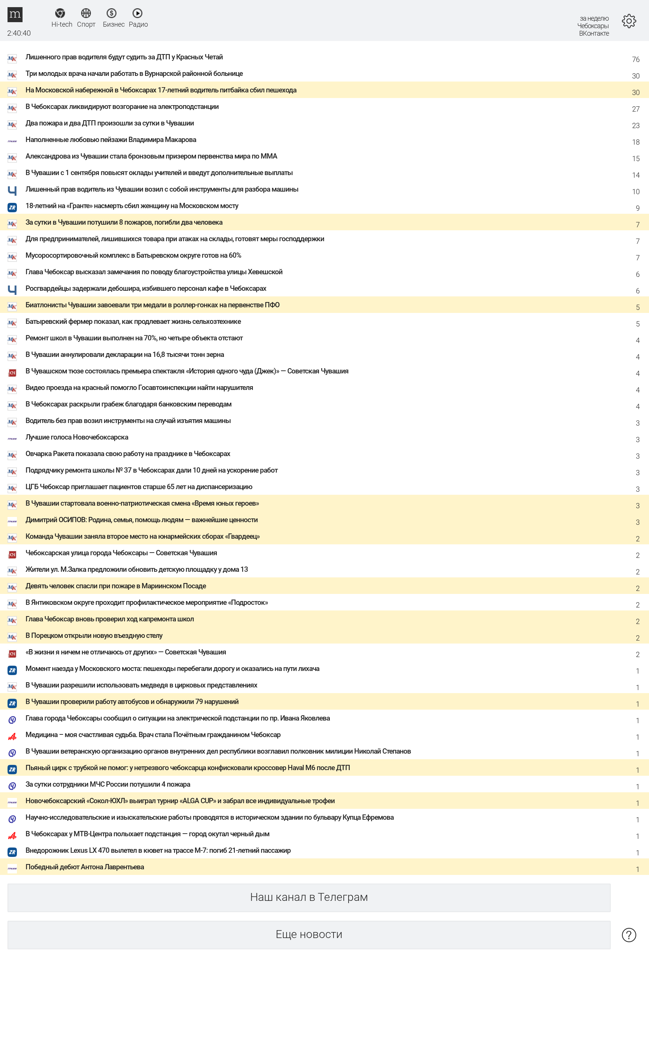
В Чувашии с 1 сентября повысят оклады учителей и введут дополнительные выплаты (159, 172)
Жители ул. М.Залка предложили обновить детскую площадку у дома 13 (137, 569)
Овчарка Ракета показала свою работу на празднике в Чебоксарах (128, 453)
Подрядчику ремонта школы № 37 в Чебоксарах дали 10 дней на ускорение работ (152, 470)
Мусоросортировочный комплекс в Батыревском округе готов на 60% (133, 255)
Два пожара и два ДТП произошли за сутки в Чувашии (110, 123)
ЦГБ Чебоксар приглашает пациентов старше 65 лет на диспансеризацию (139, 486)
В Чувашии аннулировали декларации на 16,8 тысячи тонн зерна (125, 354)
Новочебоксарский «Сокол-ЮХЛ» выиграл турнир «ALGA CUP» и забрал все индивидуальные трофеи (180, 800)
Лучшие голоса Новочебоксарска (77, 437)
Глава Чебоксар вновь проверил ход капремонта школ (110, 619)
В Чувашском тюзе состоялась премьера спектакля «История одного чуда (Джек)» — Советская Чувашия (187, 371)
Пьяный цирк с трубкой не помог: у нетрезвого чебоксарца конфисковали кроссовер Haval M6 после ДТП (188, 767)
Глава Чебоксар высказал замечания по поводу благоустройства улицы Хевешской (154, 271)
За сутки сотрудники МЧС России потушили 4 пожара (108, 784)
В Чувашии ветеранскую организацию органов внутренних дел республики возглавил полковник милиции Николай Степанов (218, 751)
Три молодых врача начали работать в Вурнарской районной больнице (134, 73)
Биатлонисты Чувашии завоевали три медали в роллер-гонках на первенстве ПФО (152, 305)
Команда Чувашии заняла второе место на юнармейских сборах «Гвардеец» (143, 536)
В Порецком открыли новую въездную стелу (94, 635)
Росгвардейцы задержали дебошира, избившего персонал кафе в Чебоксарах (146, 288)
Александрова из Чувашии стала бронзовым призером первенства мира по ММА (151, 156)
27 (636, 109)
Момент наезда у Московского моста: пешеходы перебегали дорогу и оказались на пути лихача (172, 668)
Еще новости (309, 934)
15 (636, 158)
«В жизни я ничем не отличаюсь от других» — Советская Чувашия (126, 652)
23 (636, 125)
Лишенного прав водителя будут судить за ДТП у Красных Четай (124, 57)
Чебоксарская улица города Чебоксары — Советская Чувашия (121, 552)
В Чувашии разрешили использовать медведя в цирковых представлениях (141, 685)
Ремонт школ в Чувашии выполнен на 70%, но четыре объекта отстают (134, 338)
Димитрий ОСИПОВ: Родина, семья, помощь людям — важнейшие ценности (142, 519)
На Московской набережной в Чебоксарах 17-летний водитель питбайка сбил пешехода (161, 90)
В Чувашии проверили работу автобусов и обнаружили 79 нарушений (132, 701)
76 (636, 59)
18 (636, 142)
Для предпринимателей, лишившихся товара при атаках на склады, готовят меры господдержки (175, 238)
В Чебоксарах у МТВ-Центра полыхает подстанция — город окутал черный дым (147, 833)
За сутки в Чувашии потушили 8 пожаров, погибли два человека (124, 222)
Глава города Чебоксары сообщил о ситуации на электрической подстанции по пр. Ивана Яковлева (178, 718)
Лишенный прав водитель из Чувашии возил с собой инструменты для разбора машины (162, 189)
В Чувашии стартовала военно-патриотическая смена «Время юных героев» (142, 503)
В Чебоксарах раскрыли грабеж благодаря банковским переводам (128, 404)
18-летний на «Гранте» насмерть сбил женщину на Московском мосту (132, 205)
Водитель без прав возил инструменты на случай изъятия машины (128, 420)
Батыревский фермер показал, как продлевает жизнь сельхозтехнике (133, 321)
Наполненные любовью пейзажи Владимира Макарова (111, 139)
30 (636, 76)
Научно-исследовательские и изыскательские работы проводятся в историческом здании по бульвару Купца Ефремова (210, 817)
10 (636, 191)
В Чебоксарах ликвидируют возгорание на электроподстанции (122, 106)
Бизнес (112, 24)
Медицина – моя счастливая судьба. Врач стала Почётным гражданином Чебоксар (153, 734)
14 (636, 175)
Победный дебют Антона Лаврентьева (85, 867)
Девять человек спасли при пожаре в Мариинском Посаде (116, 586)
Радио (137, 24)
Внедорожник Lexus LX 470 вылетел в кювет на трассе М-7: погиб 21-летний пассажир (158, 850)
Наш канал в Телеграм (309, 896)
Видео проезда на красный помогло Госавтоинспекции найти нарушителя (139, 387)
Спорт (86, 24)
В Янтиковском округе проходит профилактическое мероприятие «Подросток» (147, 602)
